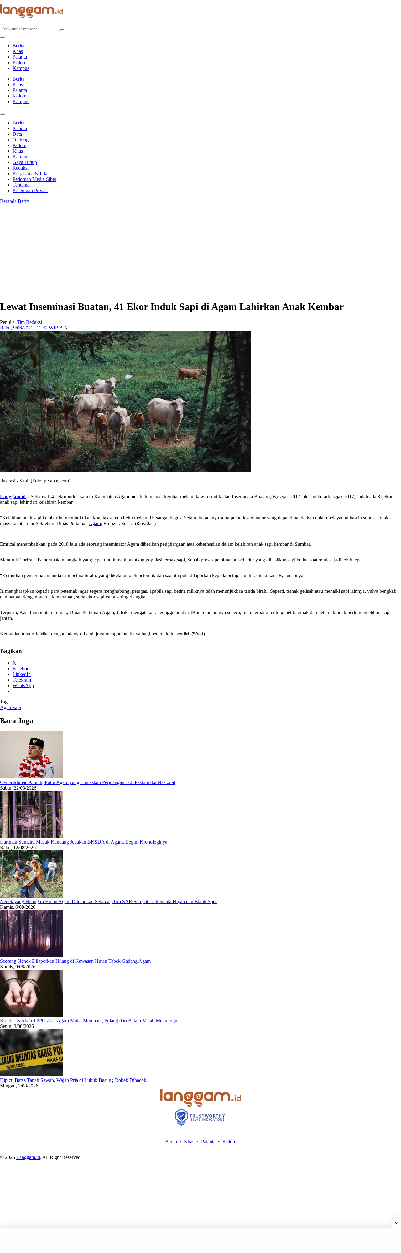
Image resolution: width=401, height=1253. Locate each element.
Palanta (20, 57)
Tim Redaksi (29, 322)
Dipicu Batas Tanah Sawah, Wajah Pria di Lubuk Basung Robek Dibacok (73, 1080)
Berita (18, 45)
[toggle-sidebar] (2, 37)
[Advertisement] (200, 1240)
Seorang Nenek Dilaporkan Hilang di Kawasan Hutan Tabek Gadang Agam (75, 961)
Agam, (95, 523)
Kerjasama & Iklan (31, 173)
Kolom (19, 62)
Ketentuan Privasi (30, 190)
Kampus (21, 68)
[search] (2, 24)
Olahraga (22, 139)
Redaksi (21, 168)
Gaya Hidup (25, 162)
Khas (18, 51)
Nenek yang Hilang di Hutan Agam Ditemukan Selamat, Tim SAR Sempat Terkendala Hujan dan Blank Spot (108, 901)
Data (17, 134)
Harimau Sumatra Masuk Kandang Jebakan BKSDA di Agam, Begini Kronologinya (83, 842)
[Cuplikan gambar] (31, 776)
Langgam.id (13, 496)
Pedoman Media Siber (34, 179)
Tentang (21, 184)
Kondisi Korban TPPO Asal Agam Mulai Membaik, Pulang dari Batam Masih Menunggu (88, 1020)
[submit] (61, 30)
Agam (6, 707)
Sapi (16, 707)
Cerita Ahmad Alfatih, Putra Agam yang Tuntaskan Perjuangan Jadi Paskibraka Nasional (87, 782)
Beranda (8, 201)
